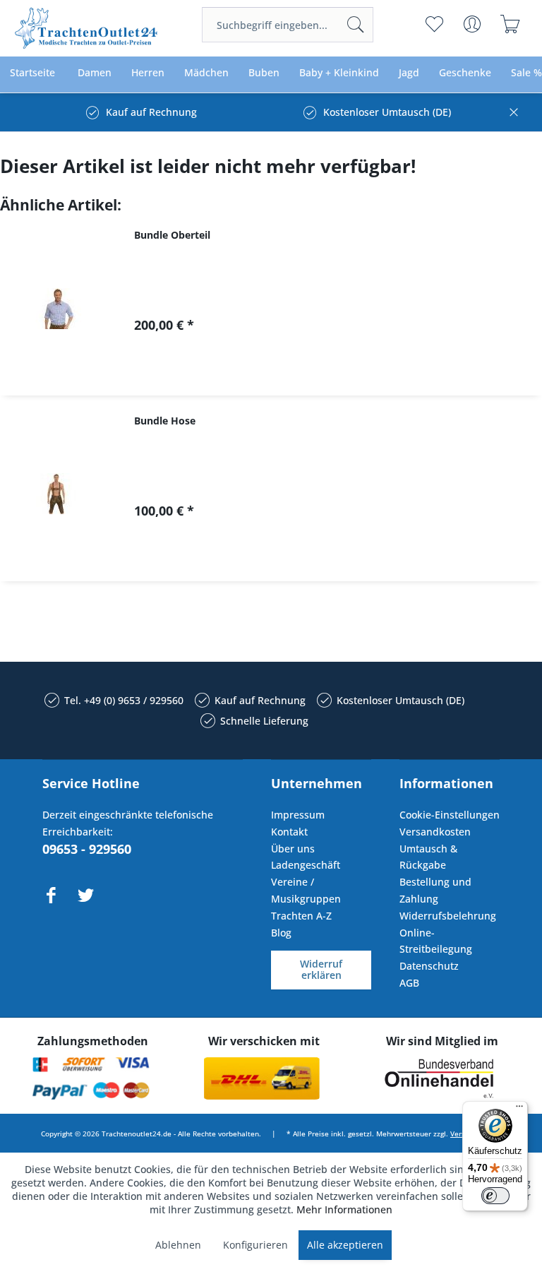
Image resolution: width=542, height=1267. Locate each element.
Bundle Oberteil (172, 235)
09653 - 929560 (86, 848)
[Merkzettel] (434, 24)
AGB (409, 982)
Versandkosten (435, 831)
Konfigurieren (255, 1244)
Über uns (293, 848)
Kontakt (289, 831)
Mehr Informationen (344, 1209)
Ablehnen (178, 1244)
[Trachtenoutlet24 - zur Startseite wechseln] (86, 28)
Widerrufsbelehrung (447, 915)
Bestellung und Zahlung (435, 890)
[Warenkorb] (510, 24)
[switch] (495, 1195)
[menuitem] (287, 24)
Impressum (298, 814)
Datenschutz (429, 965)
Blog (281, 932)
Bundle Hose (164, 420)
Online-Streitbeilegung (435, 941)
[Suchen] (355, 24)
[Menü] (519, 1109)
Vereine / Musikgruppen (306, 890)
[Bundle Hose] (56, 494)
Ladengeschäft (305, 865)
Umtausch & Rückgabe (428, 857)
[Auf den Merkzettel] (341, 372)
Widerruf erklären (321, 969)
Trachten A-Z (301, 915)
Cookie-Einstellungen (449, 814)
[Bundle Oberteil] (56, 308)
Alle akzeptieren (345, 1244)
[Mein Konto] (472, 24)
